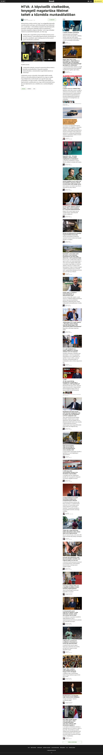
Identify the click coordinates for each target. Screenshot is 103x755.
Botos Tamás (26, 19)
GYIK (29, 747)
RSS (67, 747)
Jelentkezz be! (99, 1)
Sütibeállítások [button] (72, 747)
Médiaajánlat (62, 747)
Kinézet (90, 1)
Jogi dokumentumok (55, 747)
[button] (23, 89)
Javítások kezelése (46, 747)
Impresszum (39, 747)
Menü (4, 1)
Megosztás (52, 19)
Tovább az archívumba (72, 742)
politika (25, 20)
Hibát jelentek (33, 747)
